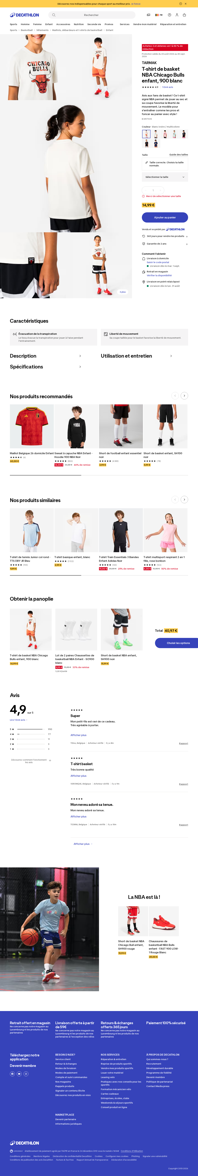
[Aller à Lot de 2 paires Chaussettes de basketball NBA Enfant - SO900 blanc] (76, 629)
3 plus (123, 292)
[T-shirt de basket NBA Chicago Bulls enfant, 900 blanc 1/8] (99, 67)
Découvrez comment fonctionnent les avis (29, 761)
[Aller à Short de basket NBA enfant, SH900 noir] (122, 629)
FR (161, 15)
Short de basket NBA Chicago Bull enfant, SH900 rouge (131, 945)
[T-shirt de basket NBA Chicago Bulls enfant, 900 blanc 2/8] (33, 67)
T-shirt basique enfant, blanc (72, 557)
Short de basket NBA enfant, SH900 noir (119, 657)
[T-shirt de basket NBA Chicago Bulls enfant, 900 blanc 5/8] (99, 265)
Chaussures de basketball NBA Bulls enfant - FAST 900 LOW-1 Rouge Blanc (164, 947)
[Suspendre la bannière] (180, 3)
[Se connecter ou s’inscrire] (177, 15)
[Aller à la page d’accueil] (24, 15)
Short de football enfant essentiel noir (120, 455)
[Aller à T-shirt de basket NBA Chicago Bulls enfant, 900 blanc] (31, 629)
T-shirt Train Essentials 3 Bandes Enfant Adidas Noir (119, 559)
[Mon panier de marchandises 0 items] (184, 15)
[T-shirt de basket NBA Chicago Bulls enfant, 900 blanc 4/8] (33, 265)
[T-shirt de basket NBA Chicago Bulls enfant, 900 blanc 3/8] (66, 166)
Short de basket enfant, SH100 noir (163, 455)
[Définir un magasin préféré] (148, 15)
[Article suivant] (184, 395)
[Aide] (169, 15)
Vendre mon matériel (145, 24)
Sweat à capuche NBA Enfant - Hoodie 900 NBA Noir (73, 455)
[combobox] (165, 177)
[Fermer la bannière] (185, 3)
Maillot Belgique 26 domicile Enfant (32, 453)
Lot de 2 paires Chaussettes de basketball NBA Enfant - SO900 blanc (74, 659)
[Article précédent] (175, 395)
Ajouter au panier (165, 217)
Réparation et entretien (173, 24)
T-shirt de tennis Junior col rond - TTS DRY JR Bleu (30, 559)
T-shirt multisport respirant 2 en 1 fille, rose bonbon (164, 559)
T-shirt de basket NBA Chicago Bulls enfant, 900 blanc (29, 657)
